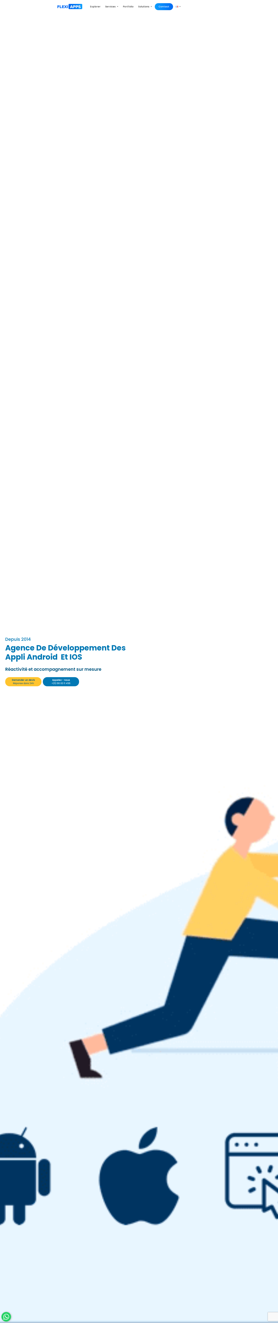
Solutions (143, 6)
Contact (164, 6)
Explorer (95, 6)
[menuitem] (96, 6)
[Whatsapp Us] (6, 1317)
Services (110, 6)
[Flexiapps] (69, 6)
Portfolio (128, 6)
